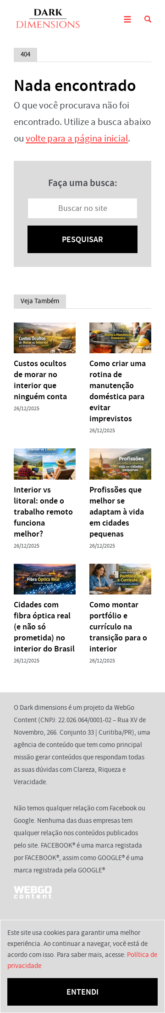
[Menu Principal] (127, 19)
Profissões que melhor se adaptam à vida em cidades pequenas (116, 511)
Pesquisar (82, 239)
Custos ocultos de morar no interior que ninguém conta (40, 380)
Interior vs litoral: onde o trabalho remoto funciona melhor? (43, 511)
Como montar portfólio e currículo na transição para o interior (118, 626)
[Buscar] (147, 19)
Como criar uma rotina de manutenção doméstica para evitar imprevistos (117, 391)
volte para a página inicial (77, 138)
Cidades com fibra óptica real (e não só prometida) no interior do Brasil (44, 626)
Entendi (82, 991)
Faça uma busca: (82, 182)
